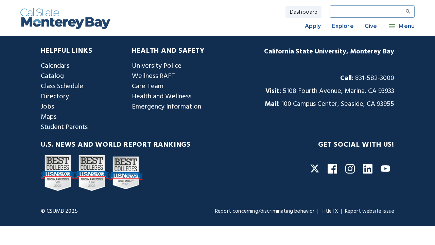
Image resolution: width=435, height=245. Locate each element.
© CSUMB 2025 (59, 211)
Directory (55, 96)
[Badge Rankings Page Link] (58, 172)
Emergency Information (166, 106)
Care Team (147, 86)
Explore (343, 26)
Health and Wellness (161, 96)
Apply (313, 26)
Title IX (329, 211)
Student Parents (64, 127)
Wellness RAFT (153, 76)
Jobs (47, 106)
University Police (156, 66)
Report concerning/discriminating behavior (265, 211)
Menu (407, 26)
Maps (48, 117)
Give (371, 26)
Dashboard (303, 12)
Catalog (52, 76)
